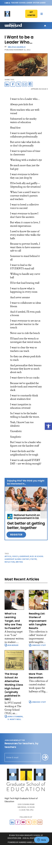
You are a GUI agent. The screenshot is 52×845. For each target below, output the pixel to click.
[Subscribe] (45, 757)
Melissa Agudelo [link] (17, 46)
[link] (48, 426)
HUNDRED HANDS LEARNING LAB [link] (31, 842)
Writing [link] (19, 562)
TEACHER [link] (14, 3)
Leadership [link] (24, 556)
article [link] (8, 556)
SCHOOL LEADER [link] (25, 3)
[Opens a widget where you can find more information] (41, 840)
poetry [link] (33, 559)
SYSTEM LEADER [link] (39, 3)
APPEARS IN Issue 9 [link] (39, 89)
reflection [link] (10, 562)
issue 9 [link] (15, 556)
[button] (41, 13)
